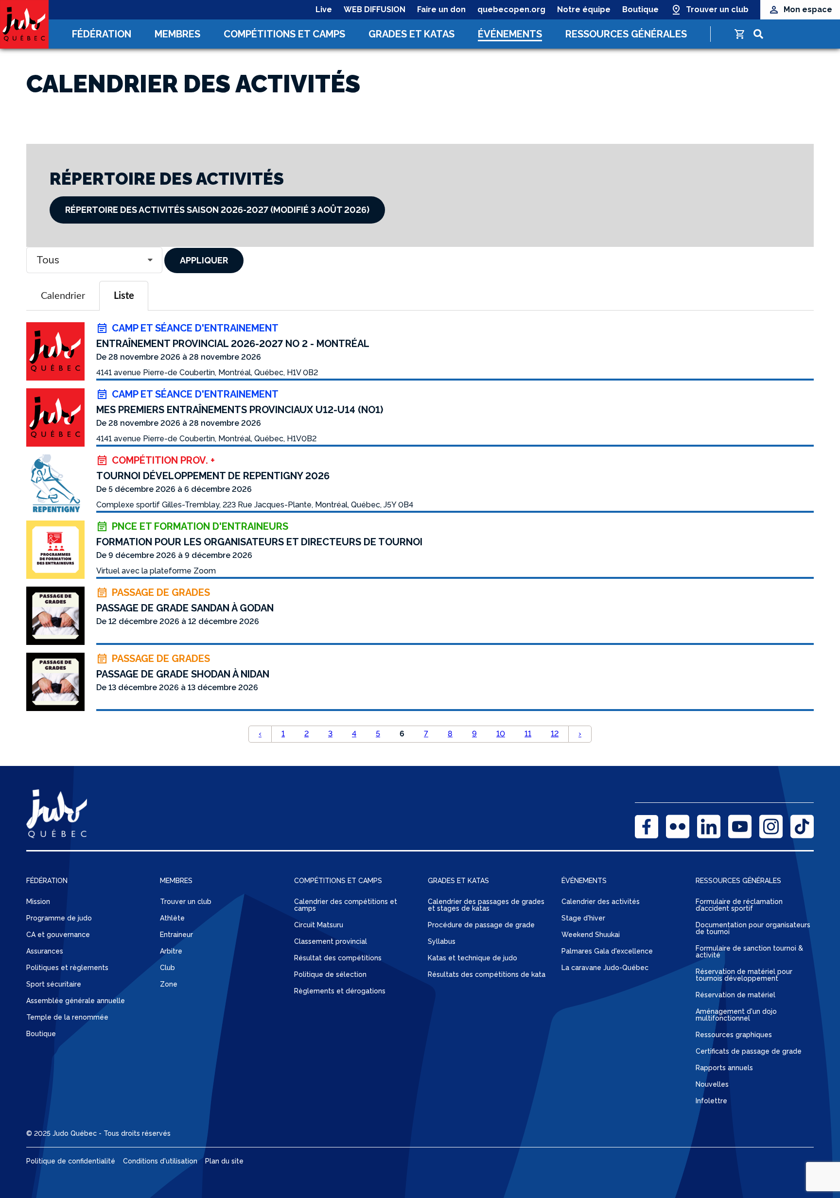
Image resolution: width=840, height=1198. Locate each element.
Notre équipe (584, 9)
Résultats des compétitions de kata (486, 974)
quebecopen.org (511, 9)
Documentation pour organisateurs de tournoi (753, 928)
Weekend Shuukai (590, 934)
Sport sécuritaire (53, 984)
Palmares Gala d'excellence (607, 951)
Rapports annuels (724, 1068)
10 (500, 733)
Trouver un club (717, 9)
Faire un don (441, 9)
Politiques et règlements (67, 968)
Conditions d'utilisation (160, 1161)
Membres (177, 34)
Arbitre (171, 951)
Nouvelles (712, 1084)
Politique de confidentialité (70, 1161)
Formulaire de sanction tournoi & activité (749, 951)
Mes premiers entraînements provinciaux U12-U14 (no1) (239, 410)
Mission (38, 901)
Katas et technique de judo (472, 958)
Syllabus (441, 941)
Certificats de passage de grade (749, 1051)
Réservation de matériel (735, 995)
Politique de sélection (330, 974)
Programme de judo (59, 918)
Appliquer (204, 260)
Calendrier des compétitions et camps (345, 905)
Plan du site (224, 1161)
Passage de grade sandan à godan (185, 608)
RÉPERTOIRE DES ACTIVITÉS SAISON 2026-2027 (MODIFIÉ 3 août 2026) (217, 210)
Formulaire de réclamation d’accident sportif (739, 905)
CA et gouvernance (58, 934)
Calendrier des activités (600, 901)
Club (167, 968)
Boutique (640, 9)
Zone (168, 984)
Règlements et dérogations (339, 991)
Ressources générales (626, 34)
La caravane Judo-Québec (604, 968)
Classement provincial (330, 941)
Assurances (44, 951)
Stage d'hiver (583, 918)
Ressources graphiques (734, 1035)
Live (323, 9)
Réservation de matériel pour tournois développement (744, 975)
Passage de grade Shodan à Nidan (182, 674)
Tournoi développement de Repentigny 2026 (213, 476)
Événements (510, 34)
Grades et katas (411, 34)
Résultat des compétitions (338, 958)
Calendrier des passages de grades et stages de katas (486, 905)
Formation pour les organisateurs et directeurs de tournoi (259, 542)
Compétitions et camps (284, 34)
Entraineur (176, 934)
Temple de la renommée (67, 1017)
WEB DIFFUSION (374, 9)
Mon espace (808, 9)
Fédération (101, 34)
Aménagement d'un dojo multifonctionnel (736, 1014)
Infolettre (711, 1101)
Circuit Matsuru (318, 925)
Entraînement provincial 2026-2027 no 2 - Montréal (232, 343)
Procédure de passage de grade (481, 925)
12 (555, 733)
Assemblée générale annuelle (75, 1001)
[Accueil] (24, 24)
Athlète (172, 918)
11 (528, 733)
